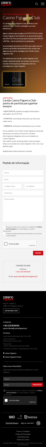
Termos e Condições (23, 431)
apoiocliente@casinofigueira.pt (26, 276)
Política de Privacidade (23, 434)
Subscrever (37, 385)
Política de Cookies (23, 440)
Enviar (38, 253)
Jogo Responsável (23, 437)
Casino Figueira (5, 3)
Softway (26, 445)
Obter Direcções (11, 311)
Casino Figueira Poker (12, 357)
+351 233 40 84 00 (23, 272)
